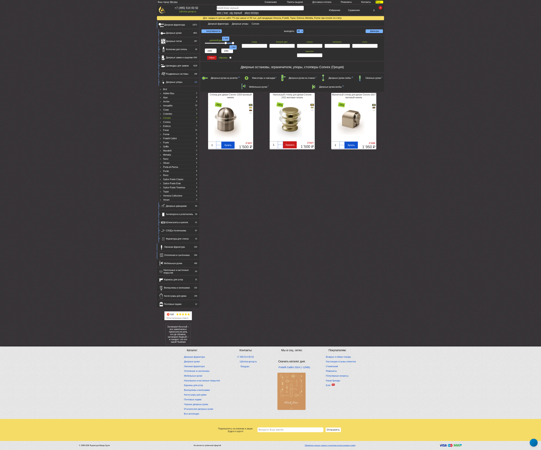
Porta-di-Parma (170, 167)
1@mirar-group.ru (187, 11)
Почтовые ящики (172, 304)
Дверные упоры (174, 82)
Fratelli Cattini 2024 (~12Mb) (294, 367)
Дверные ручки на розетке (224, 78)
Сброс (212, 58)
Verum (166, 200)
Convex (167, 118)
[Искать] (306, 8)
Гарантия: (309, 51)
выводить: (289, 31)
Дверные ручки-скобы (340, 78)
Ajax (165, 97)
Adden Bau (168, 93)
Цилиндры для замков (177, 66)
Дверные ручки (174, 33)
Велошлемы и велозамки (177, 288)
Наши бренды (333, 380)
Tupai (166, 191)
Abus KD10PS (252, 12)
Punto (166, 171)
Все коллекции (191, 414)
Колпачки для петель (176, 49)
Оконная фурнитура (174, 247)
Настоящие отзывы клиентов (341, 361)
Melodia (167, 155)
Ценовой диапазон (218, 40)
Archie (166, 101)
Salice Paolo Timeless (174, 187)
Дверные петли (174, 41)
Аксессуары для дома (175, 296)
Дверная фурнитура (174, 25)
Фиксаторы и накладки (263, 78)
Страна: (309, 42)
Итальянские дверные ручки (198, 409)
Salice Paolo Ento (172, 183)
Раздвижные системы (177, 74)
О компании (332, 366)
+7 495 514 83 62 (245, 357)
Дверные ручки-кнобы (330, 87)
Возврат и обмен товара (338, 357)
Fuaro (166, 142)
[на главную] (162, 10)
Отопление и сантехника (176, 255)
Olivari (166, 163)
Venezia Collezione (172, 196)
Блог (328, 385)
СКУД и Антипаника (176, 230)
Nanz (165, 159)
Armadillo (168, 105)
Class (166, 110)
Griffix (166, 146)
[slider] (226, 43)
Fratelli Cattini (170, 138)
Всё (165, 89)
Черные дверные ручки (196, 404)
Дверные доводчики (176, 206)
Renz (165, 175)
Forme (166, 134)
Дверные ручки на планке (302, 78)
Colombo (167, 114)
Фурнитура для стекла (177, 239)
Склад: (254, 42)
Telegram (244, 366)
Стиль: (365, 42)
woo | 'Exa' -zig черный (229, 12)
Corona (166, 122)
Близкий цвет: (282, 42)
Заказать (289, 145)
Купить (228, 145)
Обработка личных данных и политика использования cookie (330, 445)
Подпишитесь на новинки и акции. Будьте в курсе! (235, 429)
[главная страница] (203, 23)
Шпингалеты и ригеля (177, 222)
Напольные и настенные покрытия (176, 271)
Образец (223, 57)
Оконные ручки (373, 78)
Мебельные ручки (173, 263)
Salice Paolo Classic (173, 179)
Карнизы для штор (173, 279)
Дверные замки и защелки (179, 57)
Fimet (166, 130)
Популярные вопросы (337, 376)
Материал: (337, 42)
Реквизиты (331, 371)
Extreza (167, 126)
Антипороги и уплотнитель (179, 214)
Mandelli (167, 150)
